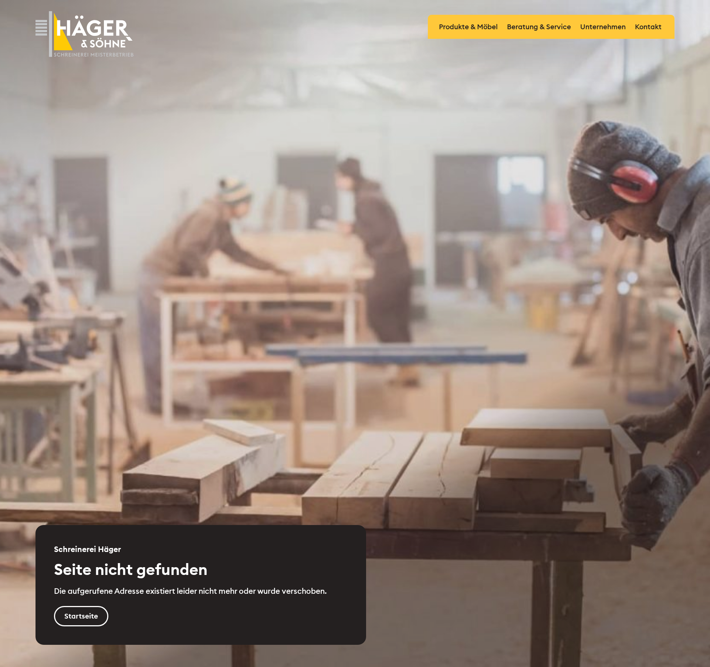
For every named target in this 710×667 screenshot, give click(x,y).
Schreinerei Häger (84, 34)
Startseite (81, 616)
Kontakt (648, 26)
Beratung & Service (539, 26)
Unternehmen (603, 26)
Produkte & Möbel (468, 26)
